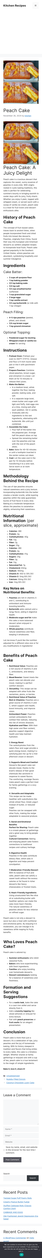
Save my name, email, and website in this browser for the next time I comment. (21, 1150)
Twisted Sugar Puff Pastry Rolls (17, 1198)
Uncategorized (13, 1076)
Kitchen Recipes (14, 5)
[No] (39, 1250)
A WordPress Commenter (14, 1238)
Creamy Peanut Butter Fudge (16, 1202)
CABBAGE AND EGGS (13, 1212)
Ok (22, 1255)
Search (6, 1174)
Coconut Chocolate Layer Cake (20, 1083)
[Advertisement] (21, 33)
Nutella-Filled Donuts (15, 1079)
